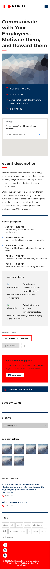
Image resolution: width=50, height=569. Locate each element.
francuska (14, 531)
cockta (27, 525)
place (23, 531)
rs (29, 531)
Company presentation (21, 389)
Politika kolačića (27, 563)
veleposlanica (9, 537)
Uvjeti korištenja (13, 563)
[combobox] (25, 425)
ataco (5, 525)
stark (43, 531)
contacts (16, 375)
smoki (35, 531)
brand (19, 525)
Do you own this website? (15, 134)
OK (39, 134)
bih (12, 525)
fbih (4, 531)
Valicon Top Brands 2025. (14, 502)
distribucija (37, 525)
